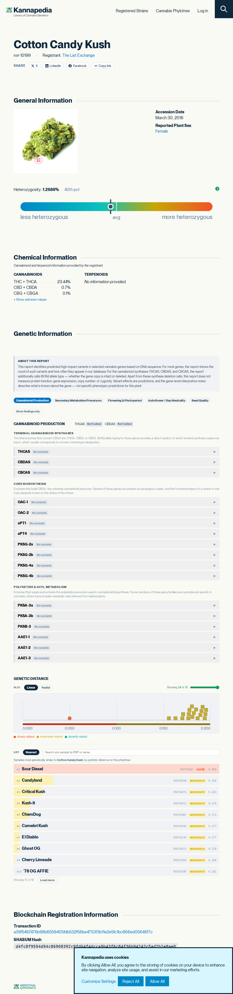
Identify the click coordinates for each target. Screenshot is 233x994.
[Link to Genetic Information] (214, 333)
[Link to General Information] (214, 100)
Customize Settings (98, 981)
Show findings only (28, 411)
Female (161, 131)
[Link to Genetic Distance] (51, 679)
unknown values (30, 299)
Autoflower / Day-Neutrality (166, 400)
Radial (46, 687)
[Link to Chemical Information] (214, 257)
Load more (47, 880)
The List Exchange (78, 55)
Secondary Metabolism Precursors (78, 400)
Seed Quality (200, 400)
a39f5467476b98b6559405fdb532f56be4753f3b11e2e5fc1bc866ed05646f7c (83, 932)
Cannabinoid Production (32, 400)
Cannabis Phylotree (173, 10)
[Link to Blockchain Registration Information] (214, 914)
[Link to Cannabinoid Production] (67, 424)
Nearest (31, 752)
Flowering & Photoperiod (125, 400)
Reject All (130, 981)
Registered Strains (132, 10)
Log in (203, 10)
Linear (31, 687)
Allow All (157, 981)
